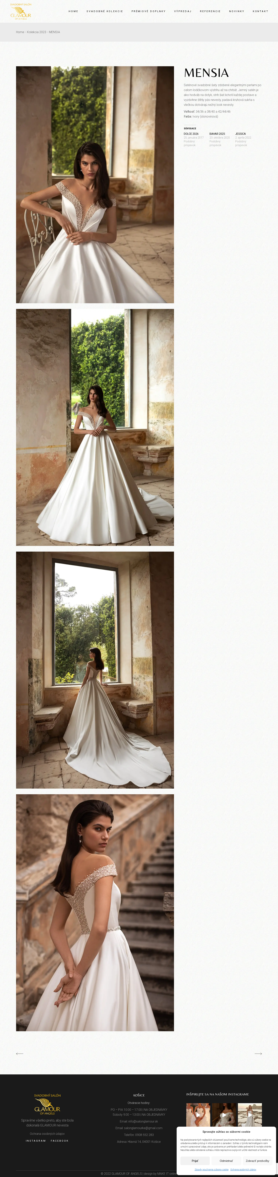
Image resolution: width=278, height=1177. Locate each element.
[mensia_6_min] (95, 912)
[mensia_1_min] (95, 670)
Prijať (195, 1160)
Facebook (60, 1140)
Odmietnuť (226, 1160)
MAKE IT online (167, 1173)
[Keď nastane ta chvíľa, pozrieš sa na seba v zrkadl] (250, 1115)
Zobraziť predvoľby (257, 1160)
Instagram (36, 1140)
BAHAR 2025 (217, 133)
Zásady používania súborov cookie (211, 1169)
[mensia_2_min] (95, 184)
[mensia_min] (95, 427)
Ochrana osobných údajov (243, 1169)
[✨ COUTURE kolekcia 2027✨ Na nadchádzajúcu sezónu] (224, 1115)
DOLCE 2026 (191, 133)
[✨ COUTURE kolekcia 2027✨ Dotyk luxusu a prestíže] (198, 1115)
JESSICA (240, 133)
